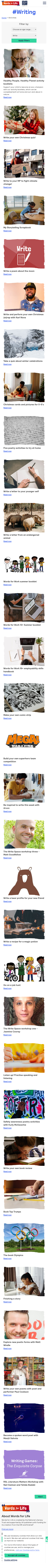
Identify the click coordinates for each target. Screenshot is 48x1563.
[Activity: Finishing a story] (24, 1281)
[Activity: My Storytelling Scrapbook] (24, 210)
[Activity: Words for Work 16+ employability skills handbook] (24, 651)
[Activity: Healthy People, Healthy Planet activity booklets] (24, 63)
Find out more (7, 1529)
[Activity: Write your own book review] (24, 1151)
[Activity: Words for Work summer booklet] (24, 564)
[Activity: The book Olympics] (24, 1238)
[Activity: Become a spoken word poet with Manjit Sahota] (24, 1418)
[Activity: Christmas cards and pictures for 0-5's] (24, 387)
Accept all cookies (16, 1555)
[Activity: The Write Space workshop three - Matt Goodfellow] (24, 834)
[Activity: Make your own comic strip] (24, 698)
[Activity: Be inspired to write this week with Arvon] (24, 788)
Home (4, 18)
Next (40, 1496)
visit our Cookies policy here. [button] (28, 1550)
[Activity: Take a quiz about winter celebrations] (24, 344)
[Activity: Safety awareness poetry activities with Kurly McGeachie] (24, 1104)
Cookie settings (10, 1560)
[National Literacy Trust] (24, 3)
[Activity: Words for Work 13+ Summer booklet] (24, 608)
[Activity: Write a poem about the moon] (24, 254)
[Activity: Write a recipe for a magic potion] (24, 924)
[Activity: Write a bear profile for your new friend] (24, 881)
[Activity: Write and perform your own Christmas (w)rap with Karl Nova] (24, 297)
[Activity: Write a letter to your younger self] (24, 474)
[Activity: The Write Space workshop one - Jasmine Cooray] (24, 1011)
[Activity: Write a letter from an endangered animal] (24, 518)
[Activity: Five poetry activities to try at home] (24, 431)
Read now (7, 97)
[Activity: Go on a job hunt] (24, 968)
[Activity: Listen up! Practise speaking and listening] (24, 1058)
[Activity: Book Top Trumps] (24, 1194)
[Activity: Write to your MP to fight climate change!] (24, 164)
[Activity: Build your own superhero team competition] (24, 741)
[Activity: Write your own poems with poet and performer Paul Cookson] (24, 1371)
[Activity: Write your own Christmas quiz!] (24, 120)
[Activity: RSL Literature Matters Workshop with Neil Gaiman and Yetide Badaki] (24, 1464)
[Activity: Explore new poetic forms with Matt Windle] (24, 1325)
